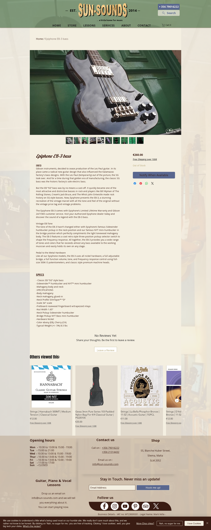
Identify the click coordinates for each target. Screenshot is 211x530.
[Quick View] (51, 386)
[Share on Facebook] (135, 183)
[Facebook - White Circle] (104, 506)
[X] (156, 506)
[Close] (207, 523)
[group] (105, 400)
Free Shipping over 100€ (145, 159)
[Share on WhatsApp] (146, 183)
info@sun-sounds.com (105, 464)
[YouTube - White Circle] (125, 506)
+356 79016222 (110, 448)
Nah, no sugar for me (169, 523)
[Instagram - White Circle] (115, 506)
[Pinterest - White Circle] (135, 506)
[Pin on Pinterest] (141, 183)
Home (39, 39)
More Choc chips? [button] (145, 523)
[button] (168, 25)
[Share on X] (152, 183)
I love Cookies (194, 523)
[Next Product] (177, 400)
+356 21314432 (110, 452)
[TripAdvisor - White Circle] (146, 506)
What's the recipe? (32, 526)
